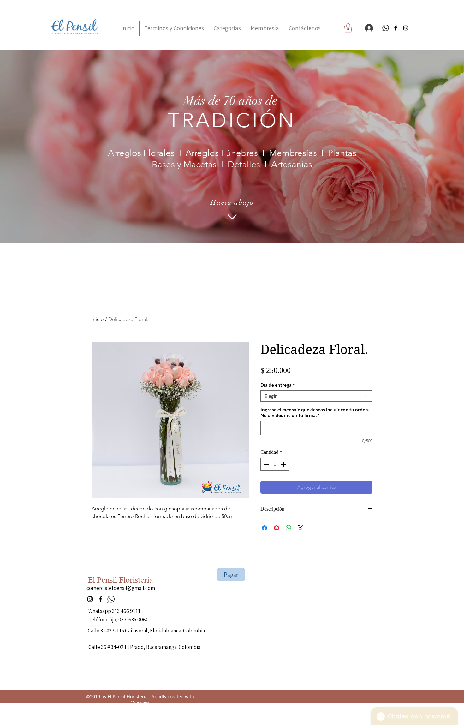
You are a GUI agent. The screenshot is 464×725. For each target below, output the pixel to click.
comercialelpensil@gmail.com (120, 587)
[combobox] (316, 396)
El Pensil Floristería (120, 580)
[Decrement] (265, 464)
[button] (348, 28)
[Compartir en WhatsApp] (288, 528)
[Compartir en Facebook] (264, 528)
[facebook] (395, 28)
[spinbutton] (275, 464)
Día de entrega (277, 385)
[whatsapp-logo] (385, 28)
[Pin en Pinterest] (276, 528)
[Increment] (284, 464)
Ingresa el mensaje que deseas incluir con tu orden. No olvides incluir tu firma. (314, 412)
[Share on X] (300, 528)
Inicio (98, 319)
